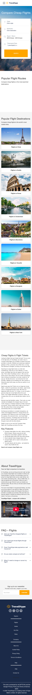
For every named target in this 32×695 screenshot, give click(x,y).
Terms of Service (25, 687)
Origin (8, 21)
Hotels (16, 626)
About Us (16, 646)
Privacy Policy (16, 653)
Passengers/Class (12, 43)
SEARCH (16, 53)
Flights (16, 622)
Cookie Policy (16, 649)
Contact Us (16, 673)
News (16, 634)
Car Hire (16, 630)
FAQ (16, 669)
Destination (10, 28)
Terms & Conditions (16, 657)
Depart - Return (11, 36)
